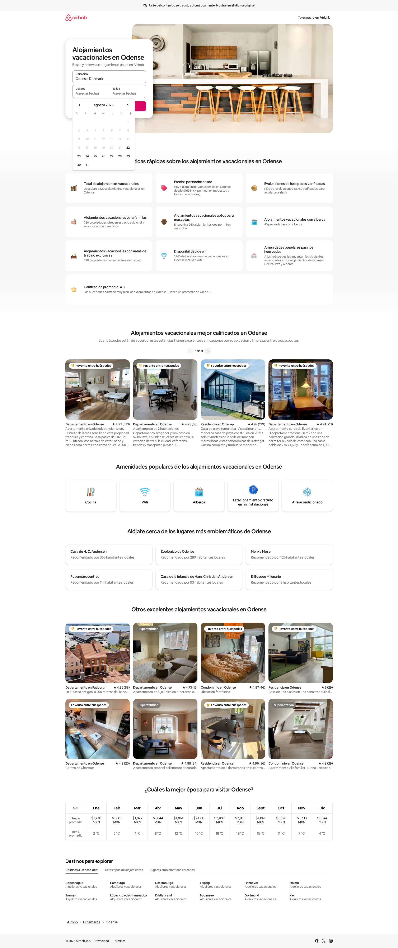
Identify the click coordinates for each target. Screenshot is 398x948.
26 (103, 156)
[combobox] (109, 78)
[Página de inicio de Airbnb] (76, 17)
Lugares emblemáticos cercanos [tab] (172, 870)
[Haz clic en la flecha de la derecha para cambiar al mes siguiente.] (127, 105)
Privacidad (102, 941)
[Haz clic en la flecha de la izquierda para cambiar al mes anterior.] (79, 105)
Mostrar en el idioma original (235, 5)
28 (120, 156)
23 (79, 156)
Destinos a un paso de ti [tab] (81, 870)
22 (128, 147)
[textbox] (91, 93)
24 (87, 156)
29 (128, 156)
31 (87, 165)
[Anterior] (190, 351)
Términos (119, 941)
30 (79, 165)
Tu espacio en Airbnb (314, 17)
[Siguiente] (208, 351)
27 (111, 156)
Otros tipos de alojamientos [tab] (124, 870)
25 (95, 156)
